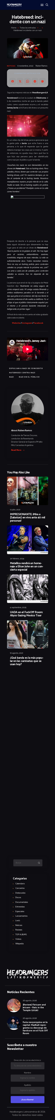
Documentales (21, 902)
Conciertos (19, 888)
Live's (17, 920)
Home (13, 28)
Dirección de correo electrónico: (27, 1060)
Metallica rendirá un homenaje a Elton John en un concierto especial (26, 566)
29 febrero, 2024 (17, 558)
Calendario (20, 883)
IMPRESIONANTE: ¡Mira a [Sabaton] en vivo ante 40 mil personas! (27, 517)
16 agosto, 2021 (16, 653)
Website (16, 323)
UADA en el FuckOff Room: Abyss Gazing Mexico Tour (26, 614)
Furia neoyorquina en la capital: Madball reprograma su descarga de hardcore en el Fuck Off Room (35, 1028)
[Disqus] (27, 676)
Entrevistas (20, 907)
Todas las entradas (28, 28)
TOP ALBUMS (21, 934)
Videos (18, 939)
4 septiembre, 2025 (18, 607)
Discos (18, 897)
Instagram (27, 323)
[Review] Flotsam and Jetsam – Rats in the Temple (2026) (34, 1007)
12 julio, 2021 (15, 509)
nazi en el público (29, 377)
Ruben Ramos (41, 66)
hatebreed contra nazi (22, 372)
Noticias (11, 66)
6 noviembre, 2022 (25, 66)
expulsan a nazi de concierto (26, 368)
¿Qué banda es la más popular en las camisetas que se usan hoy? (26, 661)
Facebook (38, 323)
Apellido (27, 1085)
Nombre (27, 1073)
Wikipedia (19, 943)
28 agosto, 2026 (30, 1000)
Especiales (19, 911)
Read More (16, 450)
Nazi (11, 377)
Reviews (18, 930)
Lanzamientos (21, 916)
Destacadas (20, 893)
